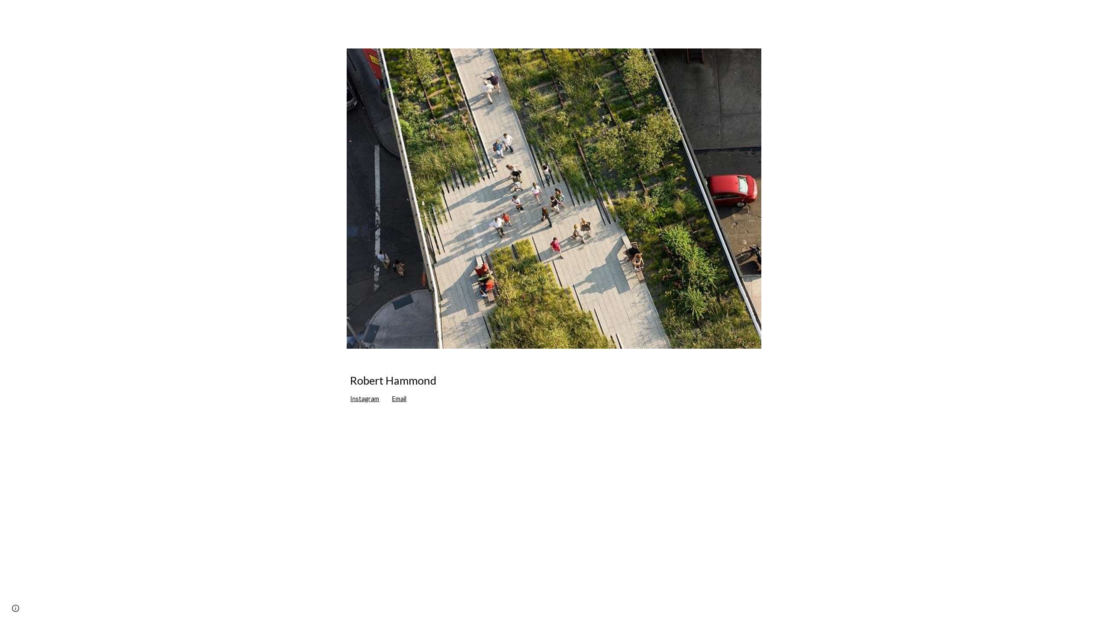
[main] (554, 388)
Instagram (364, 398)
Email (399, 398)
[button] (16, 608)
